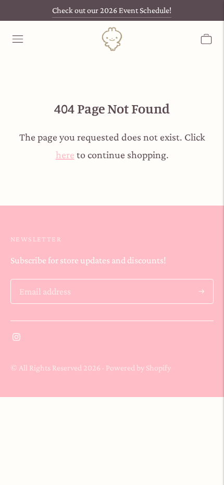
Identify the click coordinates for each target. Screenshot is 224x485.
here (65, 154)
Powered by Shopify (138, 367)
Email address (44, 280)
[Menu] (17, 39)
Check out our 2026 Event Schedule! (111, 10)
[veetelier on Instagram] (16, 338)
